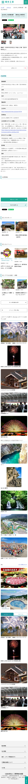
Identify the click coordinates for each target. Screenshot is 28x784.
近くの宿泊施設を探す (14, 302)
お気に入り (17, 68)
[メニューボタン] (26, 2)
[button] (26, 32)
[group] (8, 229)
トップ (2, 7)
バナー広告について (22, 564)
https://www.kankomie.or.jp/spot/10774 (11, 111)
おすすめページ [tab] (7, 614)
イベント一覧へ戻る (14, 310)
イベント (9, 7)
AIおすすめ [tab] (20, 614)
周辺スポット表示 (14, 199)
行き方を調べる (14, 205)
